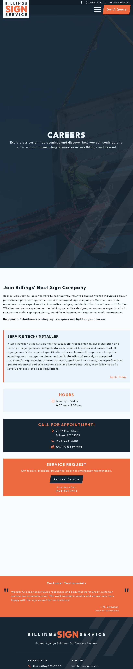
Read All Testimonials (107, 610)
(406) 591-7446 (66, 490)
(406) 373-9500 (96, 2)
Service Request (120, 2)
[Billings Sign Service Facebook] (81, 2)
